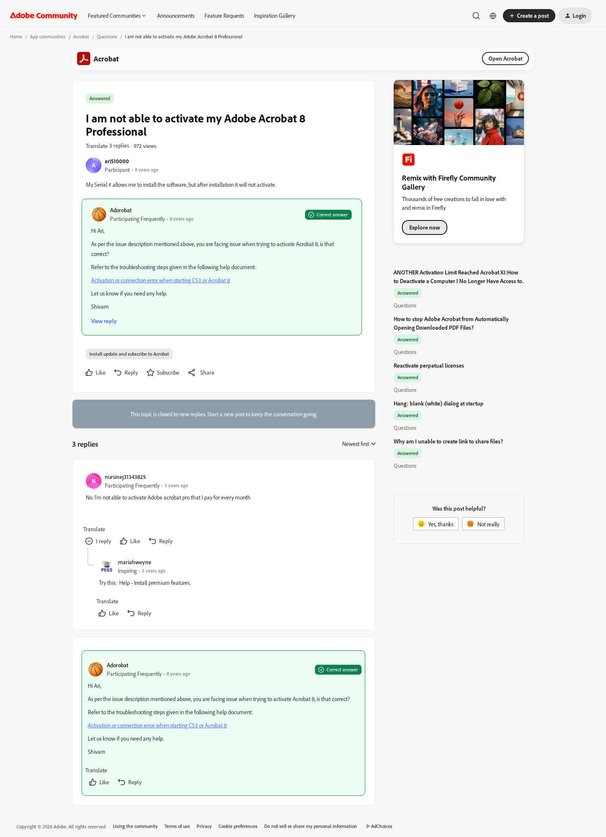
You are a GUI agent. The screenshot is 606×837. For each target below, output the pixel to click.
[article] (223, 510)
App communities (48, 36)
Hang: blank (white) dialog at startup (439, 403)
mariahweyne (134, 561)
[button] (529, 15)
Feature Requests (224, 15)
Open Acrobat (505, 58)
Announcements (176, 15)
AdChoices (381, 826)
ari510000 (117, 160)
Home (16, 36)
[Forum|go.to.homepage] (44, 15)
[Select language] (493, 15)
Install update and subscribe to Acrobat (129, 354)
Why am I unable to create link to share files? (448, 441)
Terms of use (177, 826)
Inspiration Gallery (274, 15)
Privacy (204, 826)
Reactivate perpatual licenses (429, 365)
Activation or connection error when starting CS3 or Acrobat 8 (160, 280)
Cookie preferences (238, 826)
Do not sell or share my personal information (310, 826)
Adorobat (121, 209)
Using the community (135, 826)
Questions (107, 36)
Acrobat (81, 36)
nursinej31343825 (125, 476)
